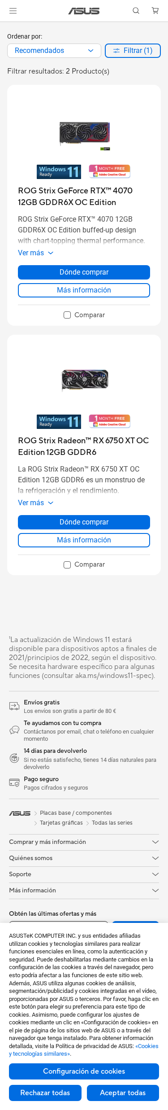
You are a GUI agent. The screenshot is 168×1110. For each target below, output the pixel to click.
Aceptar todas (123, 1092)
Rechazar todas (45, 1092)
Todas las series (112, 822)
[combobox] (54, 51)
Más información (84, 290)
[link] (84, 11)
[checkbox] (84, 315)
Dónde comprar (84, 272)
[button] (13, 11)
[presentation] (91, 50)
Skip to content (5, 27)
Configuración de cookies (84, 1071)
